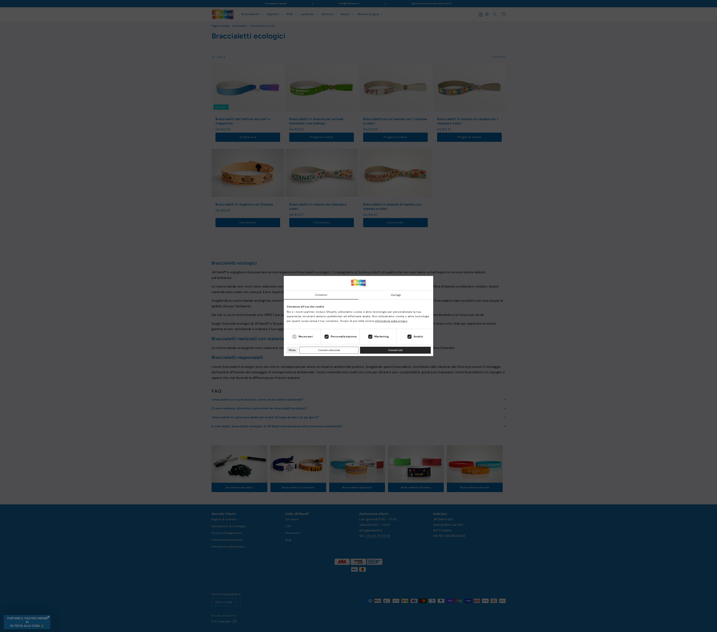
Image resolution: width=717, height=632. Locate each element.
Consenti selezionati (329, 350)
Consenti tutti (395, 350)
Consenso (321, 294)
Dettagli (396, 295)
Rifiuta (292, 350)
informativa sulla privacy (391, 321)
